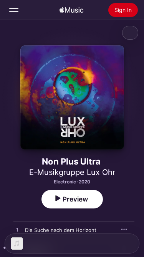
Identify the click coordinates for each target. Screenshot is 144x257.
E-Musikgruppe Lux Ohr (72, 172)
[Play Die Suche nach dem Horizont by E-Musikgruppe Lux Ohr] (17, 230)
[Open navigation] (13, 10)
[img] (71, 10)
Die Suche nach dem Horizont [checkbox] (60, 230)
